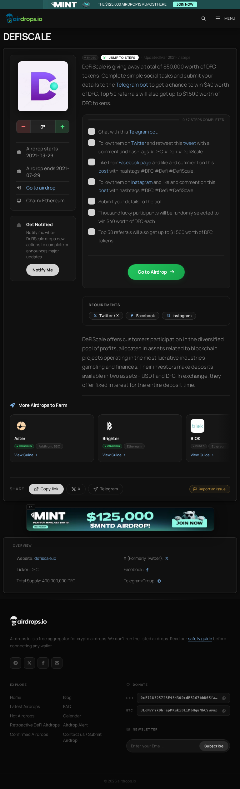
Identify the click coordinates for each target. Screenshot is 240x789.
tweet (189, 143)
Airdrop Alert (75, 725)
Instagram (141, 182)
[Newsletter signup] (56, 663)
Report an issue (212, 489)
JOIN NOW (185, 4)
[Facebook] (43, 663)
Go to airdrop (40, 188)
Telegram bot (132, 84)
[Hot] (62, 126)
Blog (67, 697)
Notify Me (42, 270)
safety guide (200, 638)
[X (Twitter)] (29, 663)
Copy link (50, 489)
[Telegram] (15, 663)
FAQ (67, 706)
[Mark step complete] (91, 131)
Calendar (72, 716)
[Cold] (23, 126)
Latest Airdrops (25, 706)
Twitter (138, 143)
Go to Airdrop (152, 272)
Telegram (109, 489)
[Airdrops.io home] (28, 621)
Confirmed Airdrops (29, 734)
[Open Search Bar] (203, 18)
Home (15, 697)
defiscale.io (45, 558)
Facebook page (135, 162)
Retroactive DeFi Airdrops (35, 725)
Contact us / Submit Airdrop (82, 737)
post (103, 171)
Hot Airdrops (22, 716)
